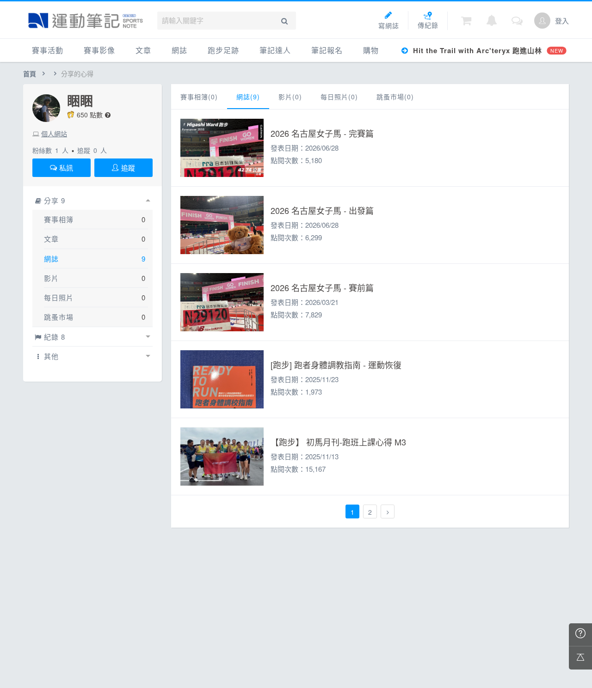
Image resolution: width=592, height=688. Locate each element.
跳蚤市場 (59, 317)
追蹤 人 (92, 150)
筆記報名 (327, 50)
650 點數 (90, 114)
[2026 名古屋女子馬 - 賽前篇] (222, 302)
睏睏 (80, 100)
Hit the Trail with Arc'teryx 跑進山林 (487, 50)
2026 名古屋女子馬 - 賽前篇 (322, 287)
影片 (51, 278)
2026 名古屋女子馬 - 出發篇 (322, 210)
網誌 (179, 50)
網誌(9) (248, 96)
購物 (371, 50)
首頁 (29, 73)
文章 (143, 50)
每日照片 (59, 297)
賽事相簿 (59, 219)
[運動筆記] (85, 20)
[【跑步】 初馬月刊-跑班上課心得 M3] (222, 456)
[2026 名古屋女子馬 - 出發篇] (222, 225)
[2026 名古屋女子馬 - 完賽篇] (222, 148)
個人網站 (54, 133)
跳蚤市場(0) (395, 96)
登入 (562, 20)
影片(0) (290, 96)
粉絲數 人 (50, 150)
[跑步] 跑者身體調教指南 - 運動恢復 (336, 365)
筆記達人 (275, 50)
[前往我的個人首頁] (542, 20)
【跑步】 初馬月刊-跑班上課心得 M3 (338, 442)
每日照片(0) (339, 96)
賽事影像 (99, 50)
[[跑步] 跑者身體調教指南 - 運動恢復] (222, 379)
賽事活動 (47, 50)
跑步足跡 (223, 50)
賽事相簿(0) (199, 96)
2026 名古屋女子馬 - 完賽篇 (322, 133)
